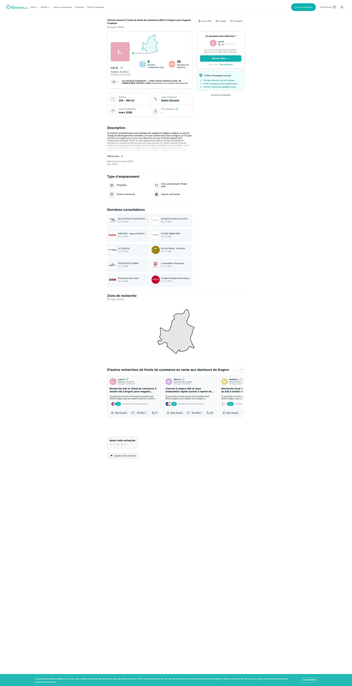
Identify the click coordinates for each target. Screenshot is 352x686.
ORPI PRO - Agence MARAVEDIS (133, 233)
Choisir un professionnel (62, 7)
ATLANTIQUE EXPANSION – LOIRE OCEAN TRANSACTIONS (149, 81)
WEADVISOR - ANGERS (173, 248)
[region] (149, 44)
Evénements (79, 7)
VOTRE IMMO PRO (170, 233)
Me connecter (226, 64)
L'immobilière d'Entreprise (172, 263)
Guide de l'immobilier (95, 7)
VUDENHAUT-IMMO (128, 263)
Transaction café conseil (128, 278)
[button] (134, 397)
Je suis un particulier (221, 95)
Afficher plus (113, 156)
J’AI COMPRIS (309, 680)
